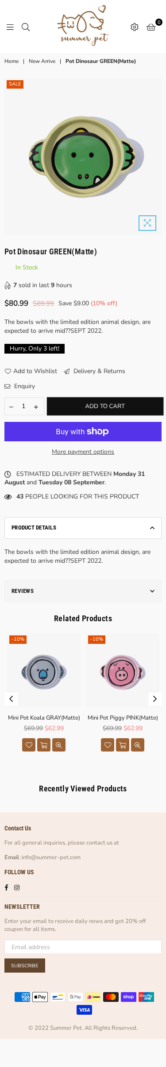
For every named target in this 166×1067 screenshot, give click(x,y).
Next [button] (155, 699)
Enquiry (23, 386)
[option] (83, 156)
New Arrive (42, 61)
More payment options (83, 452)
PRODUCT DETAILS (34, 527)
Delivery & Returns (98, 371)
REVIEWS (23, 591)
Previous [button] (11, 699)
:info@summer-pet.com (50, 857)
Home (11, 61)
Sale (15, 84)
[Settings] (135, 26)
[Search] (26, 26)
